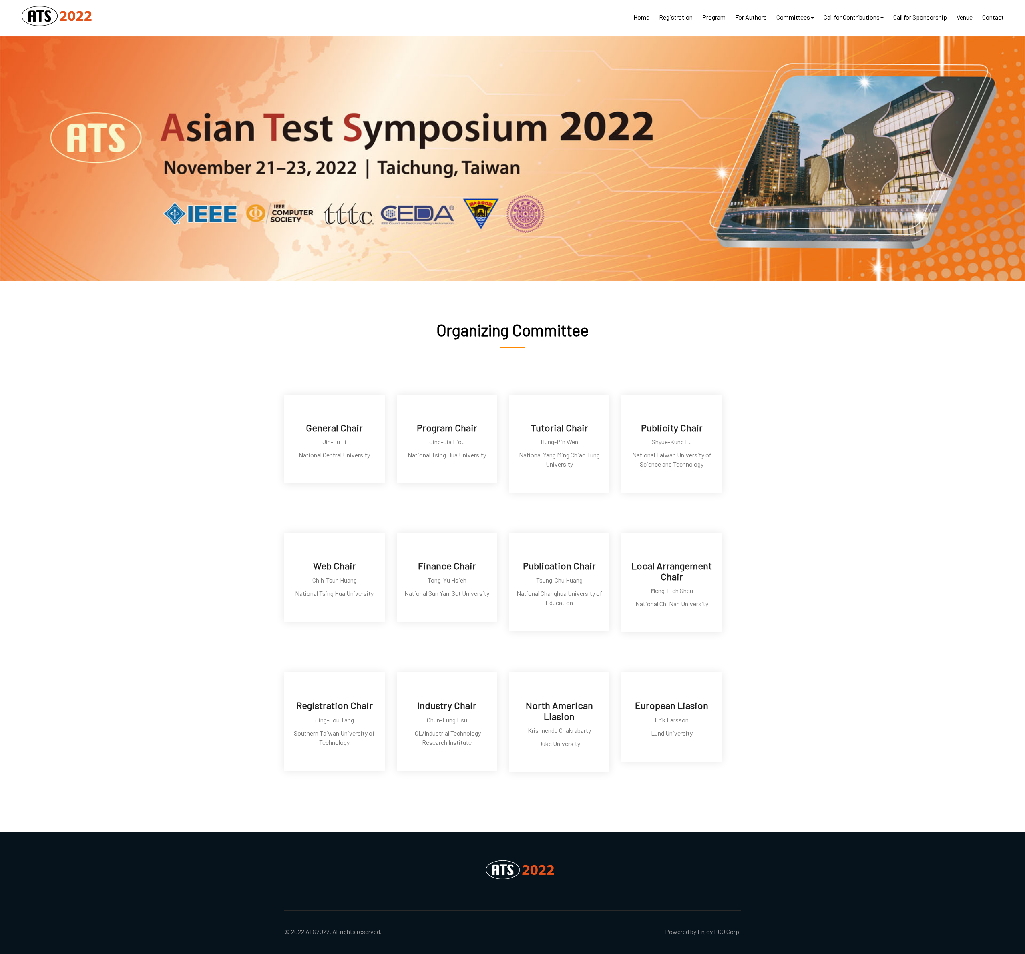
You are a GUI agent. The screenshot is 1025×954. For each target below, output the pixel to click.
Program (714, 17)
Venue (965, 17)
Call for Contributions (852, 17)
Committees (793, 17)
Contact (993, 17)
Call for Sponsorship (920, 17)
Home (641, 17)
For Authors (751, 17)
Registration (676, 17)
